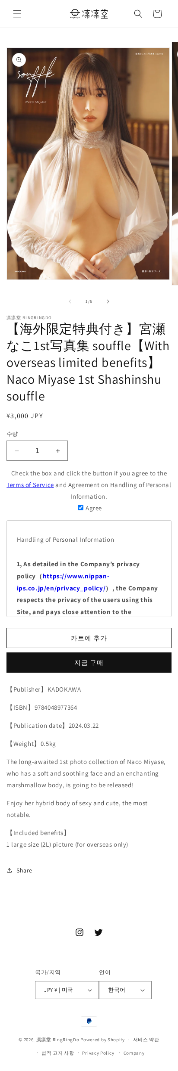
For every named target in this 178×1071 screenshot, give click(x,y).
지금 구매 (89, 662)
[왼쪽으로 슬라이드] (69, 301)
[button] (17, 13)
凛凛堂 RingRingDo (57, 1040)
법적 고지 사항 (57, 1053)
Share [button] (24, 870)
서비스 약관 (146, 1040)
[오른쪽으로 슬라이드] (108, 301)
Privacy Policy (98, 1053)
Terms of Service (30, 485)
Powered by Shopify (102, 1040)
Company (134, 1053)
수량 (12, 434)
